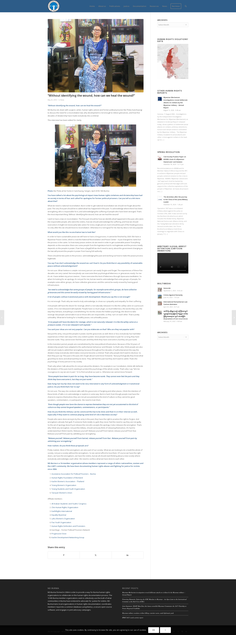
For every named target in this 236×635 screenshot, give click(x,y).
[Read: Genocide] (159, 289)
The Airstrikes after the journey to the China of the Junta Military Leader (175, 199)
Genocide (167, 288)
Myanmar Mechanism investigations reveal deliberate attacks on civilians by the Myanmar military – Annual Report (175, 102)
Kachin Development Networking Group (67, 537)
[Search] (185, 6)
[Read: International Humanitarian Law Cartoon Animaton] (159, 303)
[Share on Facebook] (64, 555)
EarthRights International (61, 511)
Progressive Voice (58, 533)
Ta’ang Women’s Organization (63, 485)
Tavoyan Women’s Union (61, 493)
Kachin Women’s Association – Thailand (67, 481)
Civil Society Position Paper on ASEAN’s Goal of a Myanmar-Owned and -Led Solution (174, 159)
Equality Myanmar (58, 515)
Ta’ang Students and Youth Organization (68, 489)
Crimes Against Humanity (173, 295)
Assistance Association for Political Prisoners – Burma (73, 474)
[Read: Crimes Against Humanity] (159, 296)
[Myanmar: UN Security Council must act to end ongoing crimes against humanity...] (2, 317)
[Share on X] (95, 555)
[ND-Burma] (54, 6)
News (62, 100)
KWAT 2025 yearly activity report (132, 618)
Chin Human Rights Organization (64, 507)
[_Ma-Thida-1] (96, 55)
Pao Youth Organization (61, 522)
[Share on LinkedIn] (127, 555)
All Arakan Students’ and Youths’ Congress (68, 503)
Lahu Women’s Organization (63, 518)
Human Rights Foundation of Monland (67, 477)
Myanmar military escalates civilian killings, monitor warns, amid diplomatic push (148, 613)
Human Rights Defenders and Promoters (68, 526)
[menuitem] (92, 6)
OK (153, 630)
